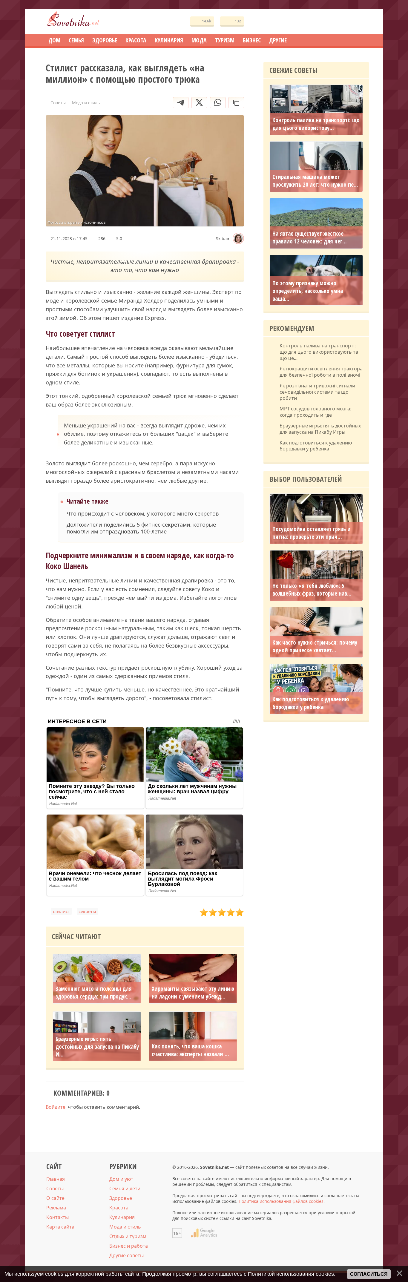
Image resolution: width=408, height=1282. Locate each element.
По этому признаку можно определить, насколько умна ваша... (307, 291)
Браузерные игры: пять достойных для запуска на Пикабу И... (97, 1046)
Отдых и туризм (127, 1236)
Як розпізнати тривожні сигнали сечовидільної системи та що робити (317, 392)
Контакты (57, 1217)
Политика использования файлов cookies (281, 1201)
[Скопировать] (236, 102)
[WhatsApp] (218, 102)
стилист (61, 911)
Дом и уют (121, 1179)
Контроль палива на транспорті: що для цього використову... (316, 124)
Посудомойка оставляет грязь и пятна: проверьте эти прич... (311, 533)
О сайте (55, 1198)
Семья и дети (124, 1188)
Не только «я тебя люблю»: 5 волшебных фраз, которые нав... (312, 589)
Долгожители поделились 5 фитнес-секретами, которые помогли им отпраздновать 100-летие (141, 528)
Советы (55, 1188)
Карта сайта (60, 1226)
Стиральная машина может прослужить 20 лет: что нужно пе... (315, 180)
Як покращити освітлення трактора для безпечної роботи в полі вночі (321, 372)
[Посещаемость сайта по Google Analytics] (204, 1233)
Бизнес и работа (128, 1246)
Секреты (87, 911)
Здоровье (120, 1198)
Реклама (56, 1207)
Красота (118, 1207)
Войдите (55, 1107)
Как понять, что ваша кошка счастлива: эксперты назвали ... (190, 1050)
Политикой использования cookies (291, 1274)
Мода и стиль (125, 1226)
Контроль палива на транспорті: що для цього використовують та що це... (319, 352)
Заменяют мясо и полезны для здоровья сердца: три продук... (94, 992)
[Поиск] (342, 21)
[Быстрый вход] (360, 21)
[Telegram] (180, 102)
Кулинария (122, 1217)
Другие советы (126, 1255)
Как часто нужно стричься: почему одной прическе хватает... (314, 646)
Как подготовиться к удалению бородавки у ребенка (316, 446)
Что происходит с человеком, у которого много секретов (143, 513)
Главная (55, 1179)
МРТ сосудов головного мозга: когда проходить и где (315, 412)
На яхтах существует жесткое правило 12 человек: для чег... (309, 237)
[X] (199, 102)
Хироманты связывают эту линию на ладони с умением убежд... (193, 992)
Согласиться (369, 1274)
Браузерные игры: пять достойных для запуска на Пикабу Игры (320, 429)
